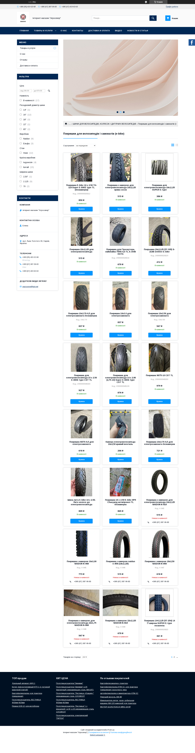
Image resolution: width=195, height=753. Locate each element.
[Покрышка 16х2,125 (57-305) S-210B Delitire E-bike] (159, 231)
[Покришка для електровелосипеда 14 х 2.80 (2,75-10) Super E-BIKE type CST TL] (120, 357)
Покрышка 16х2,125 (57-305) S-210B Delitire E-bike (159, 250)
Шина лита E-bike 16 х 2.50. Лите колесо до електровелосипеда (82, 502)
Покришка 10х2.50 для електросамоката (159, 314)
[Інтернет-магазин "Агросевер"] (23, 23)
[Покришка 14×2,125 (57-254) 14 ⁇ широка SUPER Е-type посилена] (159, 602)
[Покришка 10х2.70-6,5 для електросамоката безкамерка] (81, 295)
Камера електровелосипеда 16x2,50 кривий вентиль (120, 443)
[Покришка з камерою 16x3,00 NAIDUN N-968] (81, 543)
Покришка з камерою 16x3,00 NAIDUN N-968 (81, 562)
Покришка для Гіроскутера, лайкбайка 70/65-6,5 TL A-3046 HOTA (120, 251)
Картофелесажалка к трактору (114, 683)
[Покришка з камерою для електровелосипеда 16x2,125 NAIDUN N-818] (159, 482)
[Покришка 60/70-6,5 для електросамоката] (81, 424)
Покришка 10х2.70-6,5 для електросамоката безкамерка (81, 314)
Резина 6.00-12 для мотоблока (25, 706)
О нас (64, 31)
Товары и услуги (43, 31)
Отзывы (23, 60)
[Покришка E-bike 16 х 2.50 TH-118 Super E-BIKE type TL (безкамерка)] (81, 167)
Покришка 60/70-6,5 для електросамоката (81, 443)
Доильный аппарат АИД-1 (23, 683)
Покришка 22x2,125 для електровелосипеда (82, 250)
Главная (24, 31)
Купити (82, 209)
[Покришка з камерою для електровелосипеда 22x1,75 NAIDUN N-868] (81, 602)
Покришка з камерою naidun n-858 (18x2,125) (120, 562)
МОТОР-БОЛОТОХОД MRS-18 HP (115, 707)
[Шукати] (153, 18)
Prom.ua (111, 730)
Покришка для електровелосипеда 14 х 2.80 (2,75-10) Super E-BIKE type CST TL (120, 378)
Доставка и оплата (99, 31)
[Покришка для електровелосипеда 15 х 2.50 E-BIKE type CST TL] (81, 357)
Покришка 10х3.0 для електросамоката (120, 314)
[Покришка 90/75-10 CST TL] (159, 357)
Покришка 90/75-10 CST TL (159, 375)
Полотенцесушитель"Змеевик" (69, 683)
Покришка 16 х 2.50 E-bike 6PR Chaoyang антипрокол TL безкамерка (120, 502)
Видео (118, 31)
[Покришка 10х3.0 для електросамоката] (120, 295)
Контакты (77, 31)
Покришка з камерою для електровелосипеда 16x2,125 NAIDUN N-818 (159, 502)
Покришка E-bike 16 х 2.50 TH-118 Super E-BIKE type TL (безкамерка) (81, 187)
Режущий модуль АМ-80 (111, 697)
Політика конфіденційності (121, 732)
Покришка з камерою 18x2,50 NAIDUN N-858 (159, 562)
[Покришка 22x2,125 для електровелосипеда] (81, 231)
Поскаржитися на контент (99, 732)
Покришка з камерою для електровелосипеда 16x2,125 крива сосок (120, 187)
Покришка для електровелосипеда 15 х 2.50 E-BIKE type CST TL (81, 377)
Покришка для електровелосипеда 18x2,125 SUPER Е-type (159, 187)
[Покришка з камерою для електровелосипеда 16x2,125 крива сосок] (120, 167)
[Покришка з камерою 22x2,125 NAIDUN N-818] (120, 602)
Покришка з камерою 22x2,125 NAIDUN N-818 (120, 621)
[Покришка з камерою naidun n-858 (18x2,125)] (120, 543)
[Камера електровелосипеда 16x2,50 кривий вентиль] (120, 424)
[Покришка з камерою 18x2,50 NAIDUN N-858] (159, 543)
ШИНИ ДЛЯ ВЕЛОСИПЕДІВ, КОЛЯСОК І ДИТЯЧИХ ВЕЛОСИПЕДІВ (104, 124)
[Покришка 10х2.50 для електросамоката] (159, 295)
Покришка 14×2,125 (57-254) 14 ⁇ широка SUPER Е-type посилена (159, 623)
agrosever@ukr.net (30, 286)
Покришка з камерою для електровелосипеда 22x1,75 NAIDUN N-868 (81, 622)
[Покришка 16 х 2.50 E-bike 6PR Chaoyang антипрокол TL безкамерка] (120, 482)
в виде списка (176, 146)
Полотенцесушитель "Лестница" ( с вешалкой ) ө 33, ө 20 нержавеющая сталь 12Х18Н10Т (75, 709)
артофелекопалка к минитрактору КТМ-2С (119, 693)
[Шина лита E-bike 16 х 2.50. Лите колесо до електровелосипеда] (81, 482)
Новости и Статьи (137, 31)
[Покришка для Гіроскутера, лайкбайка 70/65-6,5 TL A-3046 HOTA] (120, 231)
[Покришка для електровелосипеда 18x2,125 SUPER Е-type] (159, 167)
